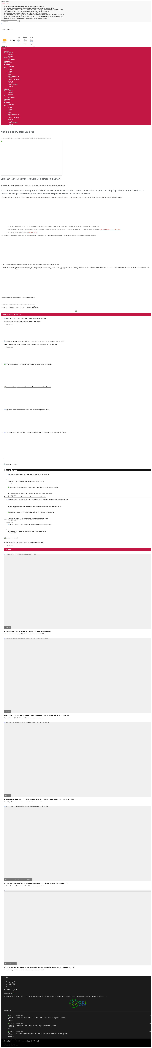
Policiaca (7, 64)
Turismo (10, 86)
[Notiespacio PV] (7, 29)
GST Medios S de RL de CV (9, 1039)
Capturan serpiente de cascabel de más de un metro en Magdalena (26, 11)
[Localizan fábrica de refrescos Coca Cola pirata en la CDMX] (31, 175)
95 (150, 1015)
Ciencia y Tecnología (14, 79)
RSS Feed (12, 986)
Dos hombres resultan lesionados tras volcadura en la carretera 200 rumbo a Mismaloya (33, 16)
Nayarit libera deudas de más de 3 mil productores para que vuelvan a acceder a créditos (33, 10)
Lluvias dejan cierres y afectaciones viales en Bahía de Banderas (25, 13)
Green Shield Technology (18, 1041)
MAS (5, 67)
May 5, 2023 (33, 232)
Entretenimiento (13, 84)
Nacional (7, 61)
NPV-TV (10, 54)
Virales (10, 69)
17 (150, 1023)
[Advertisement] (76, 212)
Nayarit (10, 74)
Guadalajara (11, 59)
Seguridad (11, 66)
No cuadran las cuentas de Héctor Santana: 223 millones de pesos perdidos (29, 8)
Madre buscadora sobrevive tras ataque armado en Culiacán (24, 6)
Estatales (7, 57)
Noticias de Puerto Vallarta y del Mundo (52, 186)
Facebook (12, 983)
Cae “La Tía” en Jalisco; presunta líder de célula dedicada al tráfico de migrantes (42, 1034)
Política (10, 71)
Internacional (8, 62)
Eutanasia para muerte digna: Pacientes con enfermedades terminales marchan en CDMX (34, 15)
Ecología (10, 82)
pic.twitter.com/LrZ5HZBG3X (110, 229)
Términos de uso (9, 1044)
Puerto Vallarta (8, 52)
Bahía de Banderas (13, 76)
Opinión (10, 56)
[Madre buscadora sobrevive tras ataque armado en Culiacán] (25, 318)
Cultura (10, 77)
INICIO (6, 51)
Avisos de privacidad (11, 1046)
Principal (12, 981)
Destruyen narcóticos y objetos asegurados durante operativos (25, 18)
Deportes (10, 81)
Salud (9, 72)
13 (150, 1031)
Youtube (12, 984)
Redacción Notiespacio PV (12, 186)
